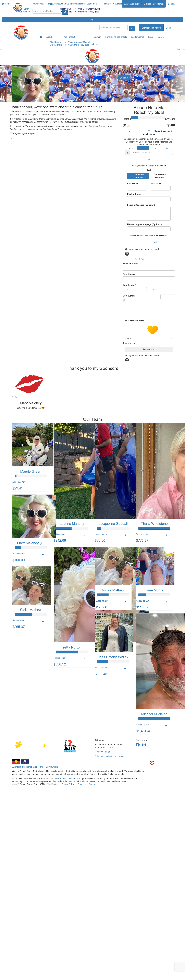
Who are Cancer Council (89, 8)
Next (155, 241)
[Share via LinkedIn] (116, 77)
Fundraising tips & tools (116, 36)
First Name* (132, 183)
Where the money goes (88, 11)
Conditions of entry (86, 784)
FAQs (150, 36)
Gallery (136, 3)
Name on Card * (130, 263)
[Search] (132, 28)
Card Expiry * (129, 284)
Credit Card (140, 259)
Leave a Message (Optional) (141, 204)
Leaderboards (121, 3)
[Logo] (17, 7)
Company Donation (160, 176)
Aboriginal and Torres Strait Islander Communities (35, 766)
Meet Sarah (65, 8)
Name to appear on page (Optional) (144, 224)
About (59, 3)
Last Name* (156, 183)
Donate (171, 3)
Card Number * (130, 274)
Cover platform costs (134, 320)
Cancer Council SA (66, 778)
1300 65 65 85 (103, 751)
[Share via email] (114, 77)
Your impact (79, 3)
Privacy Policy (68, 784)
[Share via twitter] (111, 77)
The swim (106, 3)
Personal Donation (139, 176)
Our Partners (66, 11)
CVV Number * (129, 295)
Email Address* (134, 194)
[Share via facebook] (109, 77)
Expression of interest (153, 3)
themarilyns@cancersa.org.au (111, 756)
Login (92, 19)
